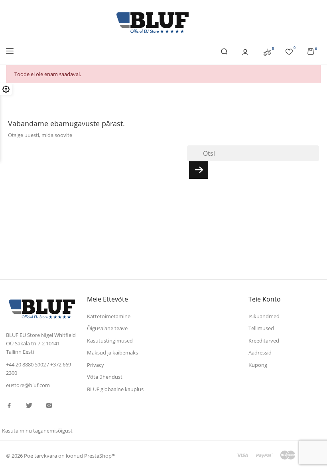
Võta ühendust (104, 376)
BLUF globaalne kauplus (115, 389)
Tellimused (261, 328)
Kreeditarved (263, 340)
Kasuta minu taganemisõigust (37, 430)
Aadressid (260, 352)
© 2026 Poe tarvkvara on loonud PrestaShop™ (61, 455)
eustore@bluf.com (28, 385)
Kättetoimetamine (108, 316)
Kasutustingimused (110, 340)
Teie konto (264, 299)
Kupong (257, 364)
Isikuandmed (264, 316)
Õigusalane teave (107, 328)
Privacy (95, 364)
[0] (267, 51)
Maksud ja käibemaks (112, 352)
